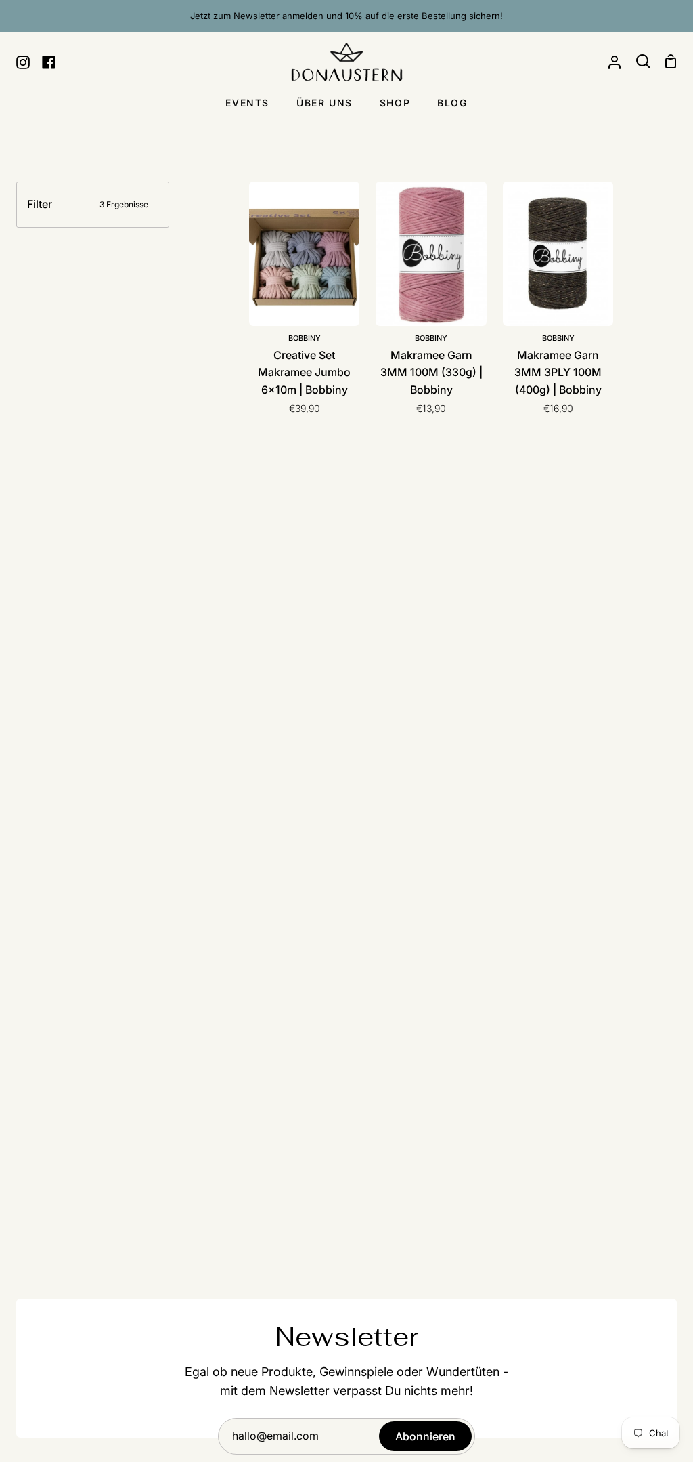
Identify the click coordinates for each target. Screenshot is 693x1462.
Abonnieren (425, 1436)
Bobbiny (304, 338)
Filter (87, 204)
